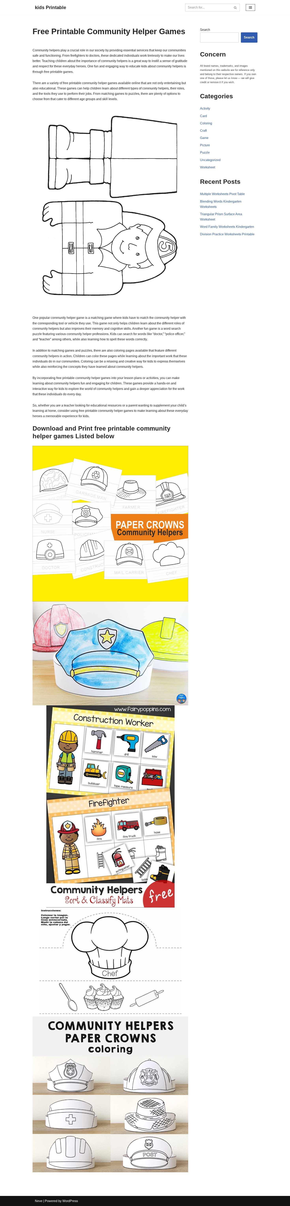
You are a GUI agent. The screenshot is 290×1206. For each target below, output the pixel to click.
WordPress (70, 1201)
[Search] (235, 7)
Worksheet (207, 167)
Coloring (206, 123)
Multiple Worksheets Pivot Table (222, 194)
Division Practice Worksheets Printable (227, 234)
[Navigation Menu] (250, 7)
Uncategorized (210, 160)
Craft (203, 130)
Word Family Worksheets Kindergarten (227, 226)
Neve (38, 1201)
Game (204, 138)
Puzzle (205, 152)
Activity (205, 108)
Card (203, 116)
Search (205, 29)
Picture (205, 145)
